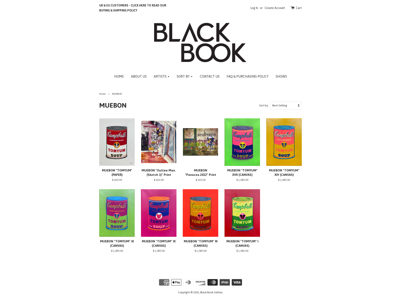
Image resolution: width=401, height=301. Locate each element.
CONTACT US (210, 76)
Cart (299, 8)
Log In (254, 8)
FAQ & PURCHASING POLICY (248, 76)
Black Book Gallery (211, 292)
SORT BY (183, 76)
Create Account (275, 8)
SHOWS (281, 76)
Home (102, 93)
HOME (119, 76)
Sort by (263, 105)
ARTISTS (160, 76)
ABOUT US (139, 76)
